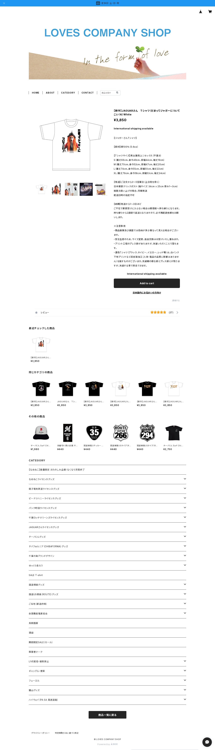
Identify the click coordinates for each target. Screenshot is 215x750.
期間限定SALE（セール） (41, 642)
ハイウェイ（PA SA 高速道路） (43, 699)
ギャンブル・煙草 (37, 671)
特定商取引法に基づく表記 (67, 733)
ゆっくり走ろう (36, 565)
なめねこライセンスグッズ (41, 479)
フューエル (34, 680)
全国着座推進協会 (38, 613)
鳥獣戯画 (33, 623)
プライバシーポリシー (40, 733)
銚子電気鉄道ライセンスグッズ (44, 488)
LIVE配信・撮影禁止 (39, 661)
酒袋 (31, 632)
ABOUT (50, 92)
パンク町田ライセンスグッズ (43, 508)
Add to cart (147, 283)
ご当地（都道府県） (38, 604)
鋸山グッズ (34, 690)
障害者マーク (35, 651)
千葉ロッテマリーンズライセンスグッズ (48, 517)
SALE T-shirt (36, 575)
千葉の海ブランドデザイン (41, 556)
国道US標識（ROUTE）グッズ (43, 594)
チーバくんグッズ (37, 536)
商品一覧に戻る (107, 715)
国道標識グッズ (36, 584)
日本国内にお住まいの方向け (147, 292)
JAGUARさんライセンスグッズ (44, 527)
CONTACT (88, 92)
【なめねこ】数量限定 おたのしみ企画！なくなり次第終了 (57, 469)
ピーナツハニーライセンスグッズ (45, 498)
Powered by (104, 744)
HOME (35, 92)
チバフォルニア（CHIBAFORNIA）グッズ (48, 546)
